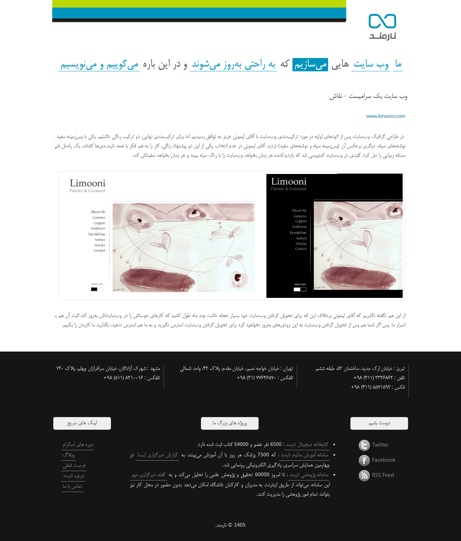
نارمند (376, 23)
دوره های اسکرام (78, 445)
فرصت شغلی (74, 465)
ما (398, 64)
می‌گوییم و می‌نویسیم (99, 64)
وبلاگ (69, 455)
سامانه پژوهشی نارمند (308, 475)
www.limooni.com (385, 116)
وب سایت (370, 64)
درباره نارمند (73, 476)
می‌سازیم (310, 64)
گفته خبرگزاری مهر (148, 475)
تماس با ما (72, 486)
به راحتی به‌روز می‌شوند (233, 64)
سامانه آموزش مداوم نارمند (304, 455)
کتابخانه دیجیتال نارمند (307, 445)
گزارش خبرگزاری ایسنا (157, 455)
